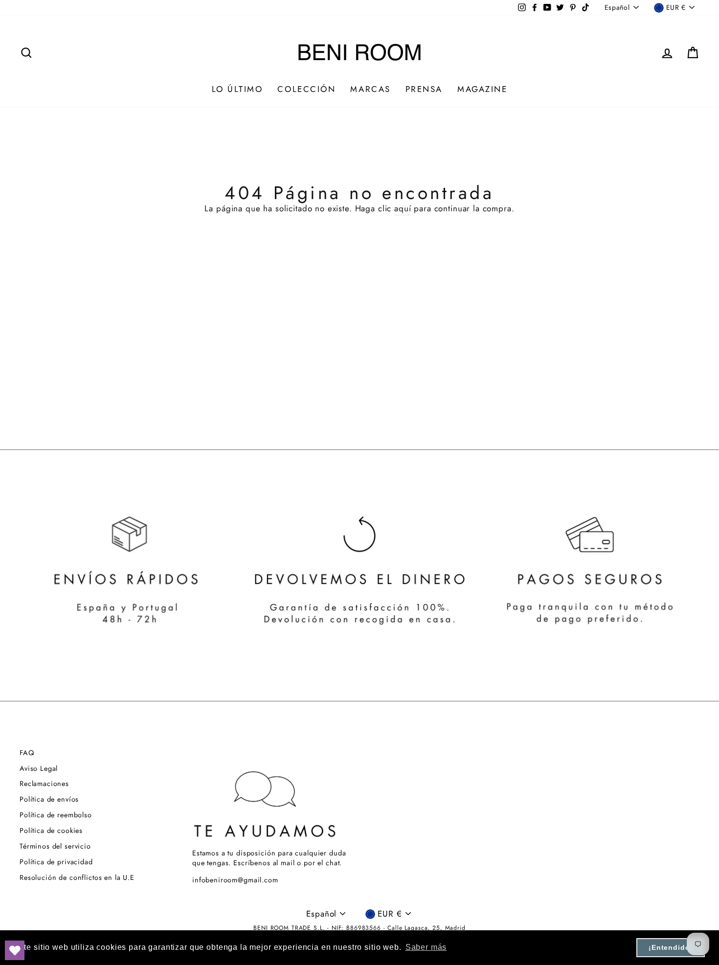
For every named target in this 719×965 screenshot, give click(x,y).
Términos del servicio (55, 846)
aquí (402, 208)
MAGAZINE (482, 89)
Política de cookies (51, 830)
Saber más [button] (426, 947)
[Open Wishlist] (14, 950)
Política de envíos (49, 799)
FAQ (27, 753)
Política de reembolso (56, 815)
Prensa (424, 89)
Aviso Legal (39, 768)
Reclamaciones (44, 783)
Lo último (237, 89)
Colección (306, 89)
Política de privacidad (56, 862)
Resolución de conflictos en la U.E (77, 877)
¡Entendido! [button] (671, 947)
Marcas (370, 89)
